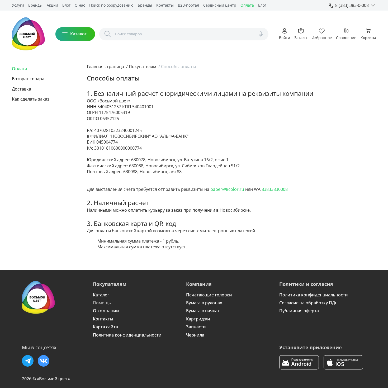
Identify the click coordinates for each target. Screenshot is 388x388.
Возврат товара (28, 79)
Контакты (165, 5)
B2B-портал (188, 5)
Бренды (35, 5)
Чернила (195, 335)
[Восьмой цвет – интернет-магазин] (28, 33)
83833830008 (275, 189)
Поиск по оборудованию (111, 5)
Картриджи (198, 319)
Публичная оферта (299, 311)
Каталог (101, 295)
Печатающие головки (209, 295)
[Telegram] (28, 361)
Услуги (18, 5)
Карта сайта (105, 327)
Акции (52, 5)
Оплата (247, 5)
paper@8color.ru (227, 189)
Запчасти (196, 327)
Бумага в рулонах (204, 303)
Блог (66, 5)
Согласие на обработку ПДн (308, 303)
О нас (80, 5)
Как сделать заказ (30, 99)
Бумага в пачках (203, 311)
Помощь (102, 303)
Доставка (21, 89)
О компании (106, 311)
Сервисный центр (219, 5)
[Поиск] (107, 34)
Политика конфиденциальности (127, 335)
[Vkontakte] (43, 361)
